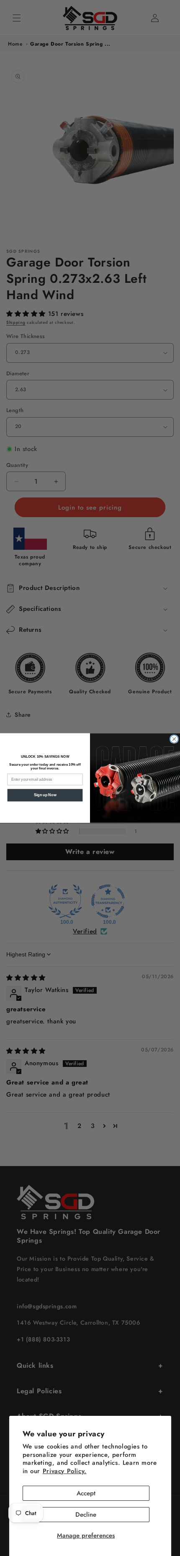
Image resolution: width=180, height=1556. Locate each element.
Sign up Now (45, 795)
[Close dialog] (174, 739)
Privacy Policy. (65, 1471)
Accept (86, 1493)
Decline (85, 1514)
